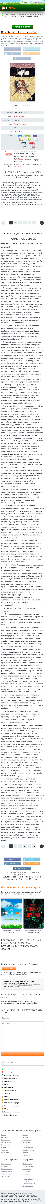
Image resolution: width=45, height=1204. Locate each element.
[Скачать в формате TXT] (35, 141)
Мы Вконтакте (22, 59)
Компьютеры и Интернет (12, 1112)
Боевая (25, 1135)
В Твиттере (30, 49)
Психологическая (28, 1147)
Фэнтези (25, 1152)
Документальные (9, 1081)
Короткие (4, 1166)
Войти (26, 2)
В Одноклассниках (32, 54)
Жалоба (9, 154)
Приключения (8, 1087)
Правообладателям (29, 1179)
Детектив (4, 1137)
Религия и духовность (11, 1099)
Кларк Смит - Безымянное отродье (11, 931)
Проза (6, 1084)
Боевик (3, 1135)
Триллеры (4, 1150)
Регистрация (37, 2)
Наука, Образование (10, 1078)
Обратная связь (27, 1186)
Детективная (26, 1140)
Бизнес (6, 1096)
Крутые (3, 1147)
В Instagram (11, 54)
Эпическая (26, 1155)
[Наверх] (39, 1199)
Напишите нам (18, 160)
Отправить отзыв (22, 1054)
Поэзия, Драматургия (11, 1115)
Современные (6, 1174)
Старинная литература (11, 1106)
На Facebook (12, 49)
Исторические (6, 1142)
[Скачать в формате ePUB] (28, 141)
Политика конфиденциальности (29, 1182)
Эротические (5, 1176)
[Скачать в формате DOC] (24, 148)
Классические (6, 1145)
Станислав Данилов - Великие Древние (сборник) (33, 931)
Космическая (26, 1142)
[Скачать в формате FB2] (20, 141)
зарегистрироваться (25, 985)
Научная (25, 1145)
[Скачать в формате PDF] (31, 148)
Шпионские (5, 1152)
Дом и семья (8, 1093)
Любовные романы (10, 1072)
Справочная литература (12, 1103)
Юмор (6, 1109)
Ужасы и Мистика (20, 124)
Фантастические (6, 1169)
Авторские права (22, 27)
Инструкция (17, 166)
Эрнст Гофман (19, 116)
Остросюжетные (6, 1171)
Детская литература (10, 1090)
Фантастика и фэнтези (11, 1069)
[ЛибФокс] (8, 8)
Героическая (26, 1137)
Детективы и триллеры (11, 1075)
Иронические (5, 1140)
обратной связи (23, 1201)
